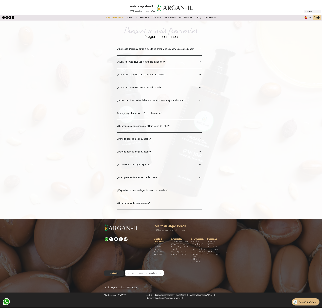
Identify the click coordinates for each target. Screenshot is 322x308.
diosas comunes (212, 250)
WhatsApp (159, 254)
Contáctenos (213, 254)
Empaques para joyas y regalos (179, 253)
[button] (312, 11)
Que (209, 249)
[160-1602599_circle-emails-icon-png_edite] (6, 17)
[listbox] (312, 11)
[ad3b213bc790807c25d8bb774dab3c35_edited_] (3, 17)
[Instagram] (13, 17)
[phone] (111, 239)
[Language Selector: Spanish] (308, 17)
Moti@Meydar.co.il (113, 287)
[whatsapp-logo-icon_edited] (106, 239)
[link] (317, 17)
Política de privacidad (173, 298)
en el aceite (213, 246)
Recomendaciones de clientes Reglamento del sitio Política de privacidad (198, 255)
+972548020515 (129, 287)
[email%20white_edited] (116, 239)
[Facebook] (9, 17)
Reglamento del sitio (155, 298)
